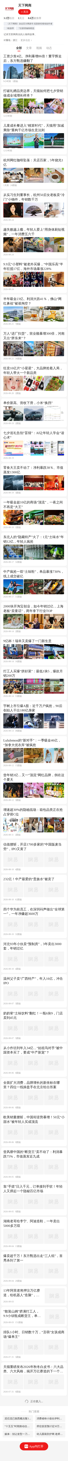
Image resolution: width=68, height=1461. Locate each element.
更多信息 (25, 40)
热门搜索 (34, 1411)
